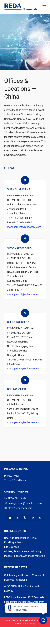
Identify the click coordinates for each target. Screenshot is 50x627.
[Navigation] (44, 7)
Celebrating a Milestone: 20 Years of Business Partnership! (24, 577)
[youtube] (32, 517)
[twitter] (25, 517)
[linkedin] (9, 517)
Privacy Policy (11, 475)
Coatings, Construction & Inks (20, 537)
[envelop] (40, 517)
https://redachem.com (20, 508)
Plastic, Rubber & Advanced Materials (24, 555)
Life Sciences (11, 546)
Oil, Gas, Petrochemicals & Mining (22, 551)
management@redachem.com (24, 226)
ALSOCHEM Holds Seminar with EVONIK (22, 588)
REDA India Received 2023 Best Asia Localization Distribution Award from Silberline (24, 602)
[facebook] (17, 517)
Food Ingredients (13, 542)
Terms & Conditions (15, 480)
